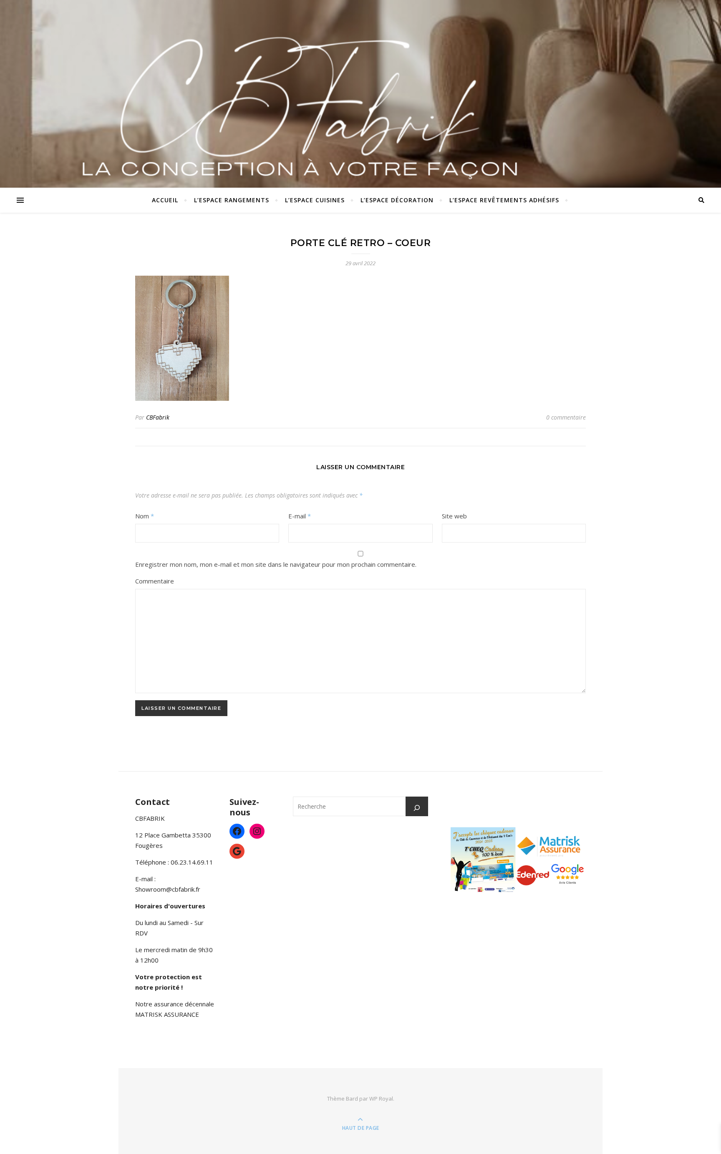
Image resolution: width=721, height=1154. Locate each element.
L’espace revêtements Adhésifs (504, 200)
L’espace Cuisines (315, 200)
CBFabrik (157, 417)
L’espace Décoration (397, 200)
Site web (454, 516)
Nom (144, 516)
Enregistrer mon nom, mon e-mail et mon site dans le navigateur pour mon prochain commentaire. (275, 564)
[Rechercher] (417, 808)
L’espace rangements (231, 200)
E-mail (299, 516)
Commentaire (154, 581)
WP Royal (381, 1098)
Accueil (165, 200)
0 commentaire (566, 417)
